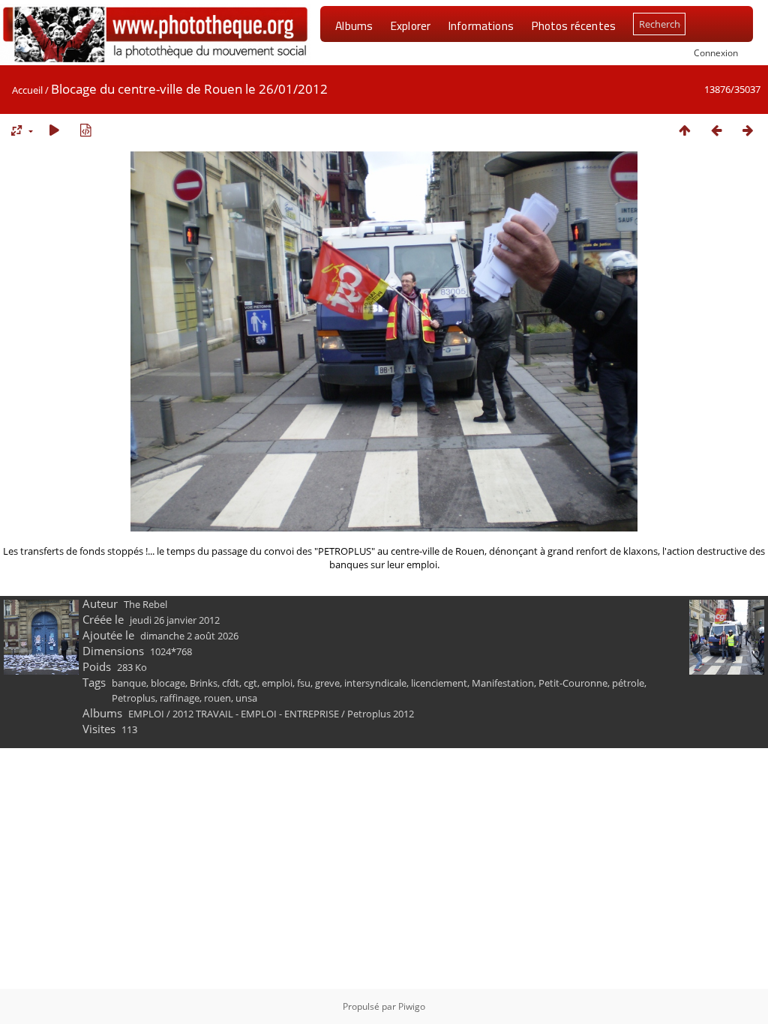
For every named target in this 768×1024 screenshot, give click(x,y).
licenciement (439, 683)
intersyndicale (375, 683)
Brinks (204, 683)
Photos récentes (573, 25)
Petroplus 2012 (380, 713)
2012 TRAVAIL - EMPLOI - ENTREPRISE (255, 713)
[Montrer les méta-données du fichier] (85, 130)
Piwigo (411, 1006)
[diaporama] (54, 130)
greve (327, 683)
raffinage (180, 698)
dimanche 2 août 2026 (189, 635)
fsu (303, 683)
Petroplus (133, 698)
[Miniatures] (684, 130)
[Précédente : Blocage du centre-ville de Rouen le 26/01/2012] (716, 130)
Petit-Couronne (573, 683)
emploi (277, 683)
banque (129, 683)
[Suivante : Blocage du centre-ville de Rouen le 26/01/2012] (748, 130)
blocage (168, 683)
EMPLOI (146, 713)
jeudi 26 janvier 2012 (175, 620)
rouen (217, 698)
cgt (250, 683)
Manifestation (503, 683)
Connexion (716, 52)
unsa (246, 698)
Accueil (27, 90)
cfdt (230, 683)
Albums (354, 25)
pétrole (628, 683)
